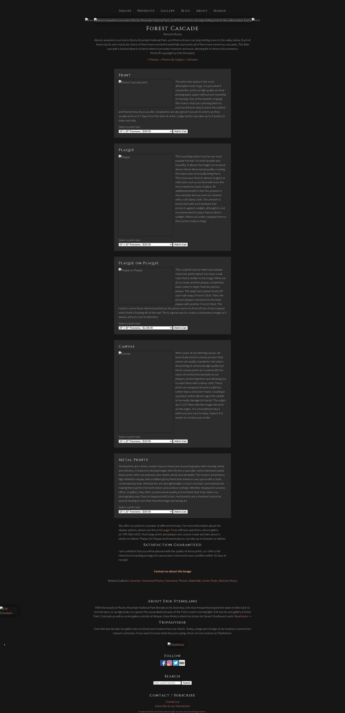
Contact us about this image (172, 571)
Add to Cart (180, 131)
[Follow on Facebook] (163, 663)
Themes (154, 59)
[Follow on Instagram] (169, 663)
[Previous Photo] (89, 20)
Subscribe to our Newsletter (172, 706)
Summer (135, 580)
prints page (163, 530)
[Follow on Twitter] (176, 663)
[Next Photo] (256, 20)
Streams (192, 59)
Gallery (168, 10)
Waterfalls (194, 580)
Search (220, 10)
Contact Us (173, 701)
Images (125, 10)
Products (146, 10)
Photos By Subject (173, 59)
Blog (185, 10)
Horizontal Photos (153, 580)
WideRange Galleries (198, 711)
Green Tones (210, 580)
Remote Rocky (228, 580)
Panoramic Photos (176, 580)
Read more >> (243, 616)
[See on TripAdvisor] (182, 663)
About (202, 10)
